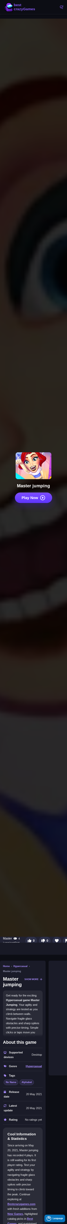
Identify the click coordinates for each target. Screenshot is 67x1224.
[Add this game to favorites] (56, 941)
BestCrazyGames (20, 7)
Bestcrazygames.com (21, 1204)
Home (6, 966)
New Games (15, 1213)
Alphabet (27, 1082)
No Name (11, 1082)
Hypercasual (20, 966)
